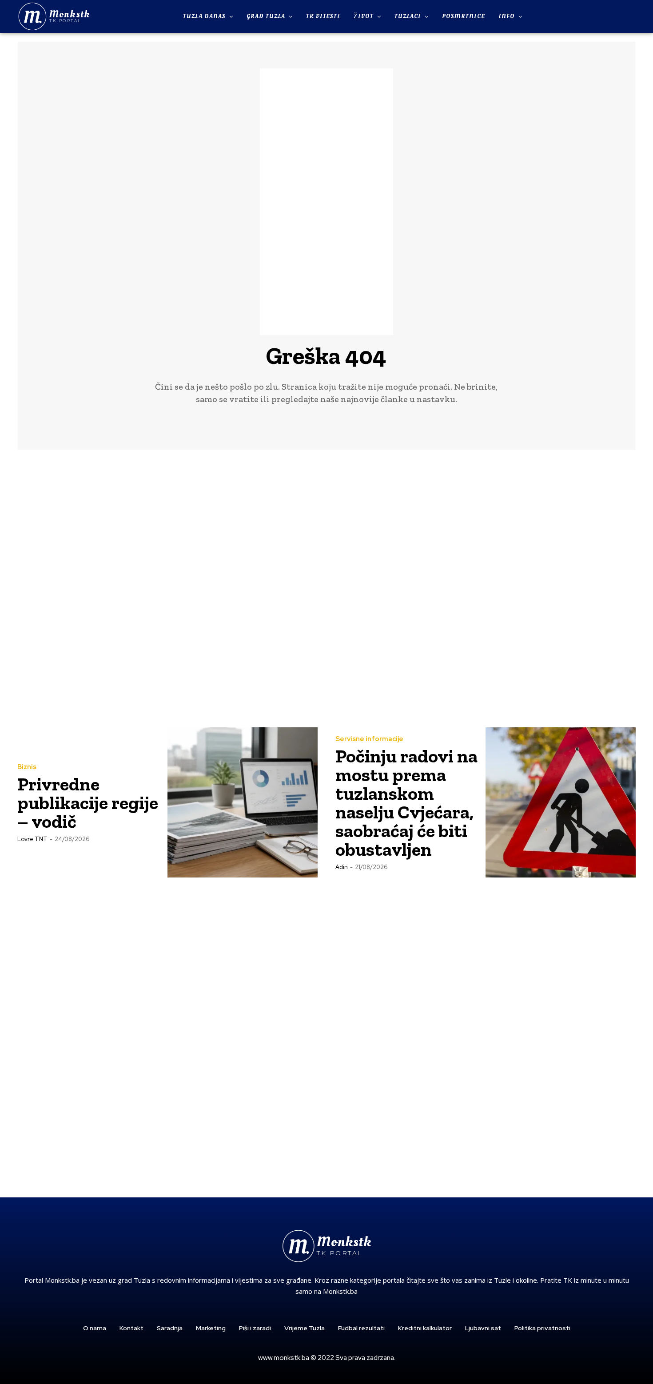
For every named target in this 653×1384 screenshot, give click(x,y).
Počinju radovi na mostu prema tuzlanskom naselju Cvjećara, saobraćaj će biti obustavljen (406, 803)
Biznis (26, 767)
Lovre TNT (32, 839)
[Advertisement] (326, 201)
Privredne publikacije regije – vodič (87, 803)
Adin (341, 867)
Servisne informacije (369, 739)
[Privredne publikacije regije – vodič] (242, 802)
